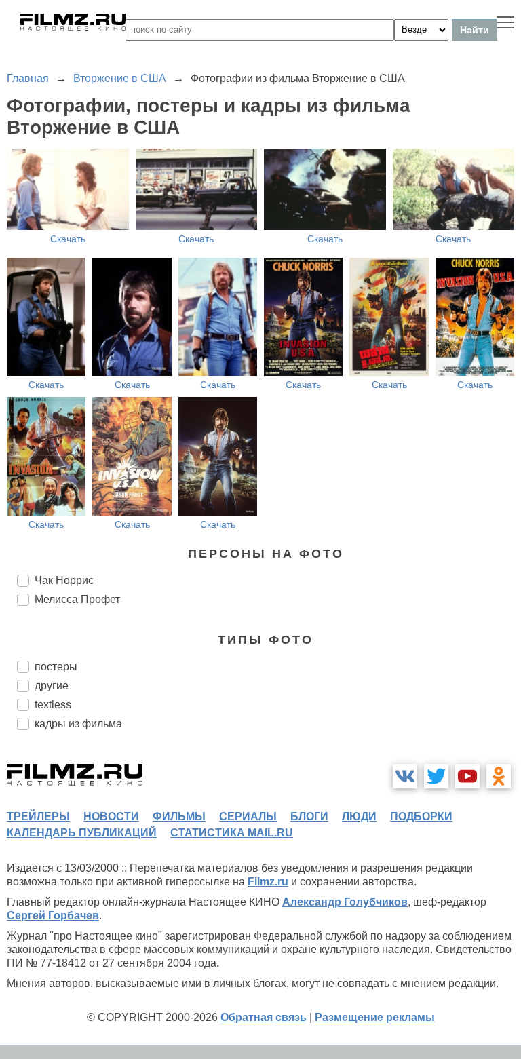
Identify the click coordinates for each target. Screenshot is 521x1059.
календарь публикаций (82, 833)
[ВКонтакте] (405, 776)
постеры (56, 666)
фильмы (179, 816)
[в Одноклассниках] (498, 776)
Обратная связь (263, 1017)
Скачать (67, 238)
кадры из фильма (78, 723)
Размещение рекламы (375, 1017)
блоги (309, 816)
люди (359, 816)
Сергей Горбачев (53, 915)
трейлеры (38, 816)
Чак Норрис (64, 580)
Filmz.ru (268, 881)
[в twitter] (436, 776)
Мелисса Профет (77, 599)
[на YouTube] (467, 776)
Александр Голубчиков (345, 902)
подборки (421, 816)
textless (53, 704)
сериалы (248, 816)
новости (111, 816)
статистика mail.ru (231, 833)
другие (52, 685)
